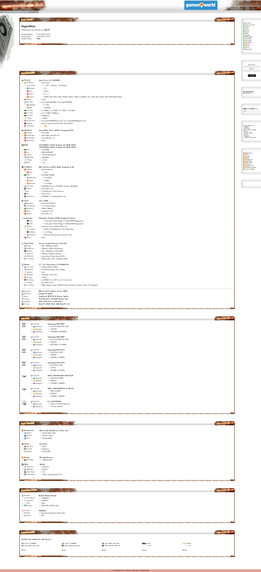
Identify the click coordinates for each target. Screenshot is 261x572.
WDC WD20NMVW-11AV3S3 (61, 388)
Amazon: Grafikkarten (140, 570)
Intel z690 (45, 133)
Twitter (247, 32)
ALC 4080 (43, 201)
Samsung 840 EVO (56, 363)
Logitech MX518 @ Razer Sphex (54, 296)
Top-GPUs (248, 40)
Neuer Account (249, 25)
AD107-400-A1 (47, 169)
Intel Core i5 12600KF (49, 80)
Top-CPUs (248, 38)
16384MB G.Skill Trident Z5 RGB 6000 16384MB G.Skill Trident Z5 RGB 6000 (57, 146)
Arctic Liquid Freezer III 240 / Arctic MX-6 (57, 123)
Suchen (247, 26)
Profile (247, 30)
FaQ (246, 28)
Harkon (246, 136)
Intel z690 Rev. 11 (48, 138)
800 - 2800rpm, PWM (50, 246)
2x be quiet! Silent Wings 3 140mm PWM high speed (63, 224)
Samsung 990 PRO (56, 324)
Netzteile (248, 164)
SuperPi (247, 35)
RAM (247, 157)
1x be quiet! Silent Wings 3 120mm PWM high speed (63, 221)
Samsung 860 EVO (56, 350)
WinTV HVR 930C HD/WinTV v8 (54, 304)
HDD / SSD (248, 162)
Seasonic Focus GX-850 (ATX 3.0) (54, 226)
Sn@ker (246, 127)
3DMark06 (248, 37)
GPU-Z (247, 47)
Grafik (247, 156)
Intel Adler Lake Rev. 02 (50, 135)
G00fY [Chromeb (250, 137)
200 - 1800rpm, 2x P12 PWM (52, 251)
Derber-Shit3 (248, 133)
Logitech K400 (45, 294)
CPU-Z (247, 45)
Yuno (246, 131)
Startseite (248, 23)
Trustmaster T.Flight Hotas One (54, 299)
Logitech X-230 (47, 211)
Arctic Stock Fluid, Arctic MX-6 (53, 256)
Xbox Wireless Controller (51, 301)
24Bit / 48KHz (47, 208)
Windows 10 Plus (250, 167)
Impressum (248, 49)
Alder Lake (45, 83)
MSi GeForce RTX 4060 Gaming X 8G (56, 167)
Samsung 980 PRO (56, 337)
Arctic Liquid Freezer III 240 (53, 243)
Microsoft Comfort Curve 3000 (53, 291)
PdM (246, 33)
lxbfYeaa (247, 128)
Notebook (248, 161)
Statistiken (248, 42)
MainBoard (249, 159)
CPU (246, 154)
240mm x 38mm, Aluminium (52, 248)
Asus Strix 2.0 (46, 214)
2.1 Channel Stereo (49, 206)
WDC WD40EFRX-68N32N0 (60, 376)
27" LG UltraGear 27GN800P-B (54, 264)
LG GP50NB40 (54, 401)
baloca (246, 134)
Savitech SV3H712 (49, 203)
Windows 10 (249, 166)
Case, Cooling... (250, 169)
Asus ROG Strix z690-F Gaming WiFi (56, 130)
